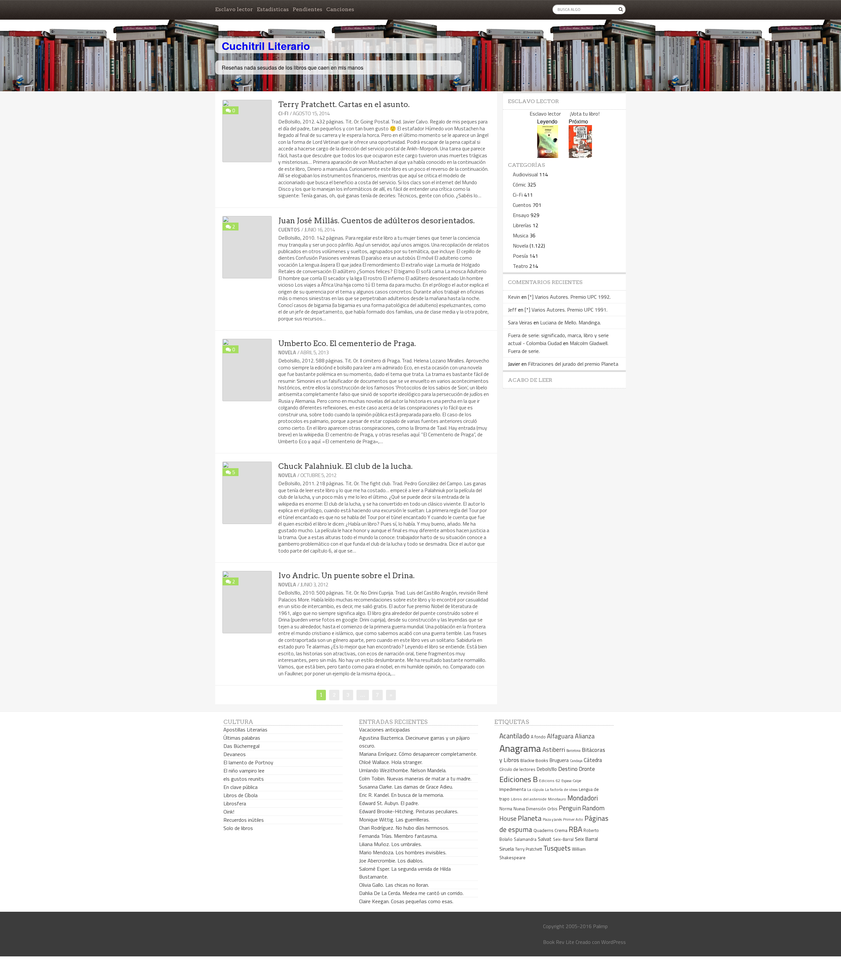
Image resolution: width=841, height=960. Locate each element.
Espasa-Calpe (571, 780)
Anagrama (520, 748)
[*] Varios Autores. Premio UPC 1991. (566, 310)
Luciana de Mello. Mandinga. (570, 322)
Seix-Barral (563, 839)
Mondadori (582, 798)
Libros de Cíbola (240, 795)
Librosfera (234, 803)
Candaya (576, 760)
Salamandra (525, 839)
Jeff (512, 310)
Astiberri (553, 749)
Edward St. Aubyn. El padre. (389, 803)
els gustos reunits (243, 779)
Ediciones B (518, 779)
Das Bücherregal (241, 746)
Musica (520, 235)
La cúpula (535, 789)
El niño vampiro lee (243, 771)
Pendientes (307, 9)
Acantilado (514, 736)
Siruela (506, 849)
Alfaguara (560, 736)
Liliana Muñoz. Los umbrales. (390, 844)
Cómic (519, 184)
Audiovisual (525, 174)
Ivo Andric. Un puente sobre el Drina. (346, 575)
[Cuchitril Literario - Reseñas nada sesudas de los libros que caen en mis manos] (597, 40)
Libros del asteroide (529, 799)
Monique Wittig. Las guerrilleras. (394, 819)
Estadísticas (273, 9)
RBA (575, 829)
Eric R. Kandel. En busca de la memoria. (401, 795)
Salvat (545, 839)
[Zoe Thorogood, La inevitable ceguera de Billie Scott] (580, 156)
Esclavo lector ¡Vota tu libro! (565, 114)
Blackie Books (534, 760)
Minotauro (557, 799)
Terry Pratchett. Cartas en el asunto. (344, 104)
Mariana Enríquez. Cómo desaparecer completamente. (418, 754)
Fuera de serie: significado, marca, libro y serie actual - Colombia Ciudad (558, 339)
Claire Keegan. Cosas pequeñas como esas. (406, 901)
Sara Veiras (520, 322)
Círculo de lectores (517, 769)
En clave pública (240, 787)
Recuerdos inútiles (243, 820)
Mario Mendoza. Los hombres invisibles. (402, 852)
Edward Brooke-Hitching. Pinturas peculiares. (408, 811)
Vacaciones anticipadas (384, 729)
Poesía (520, 256)
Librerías (522, 225)
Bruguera (559, 760)
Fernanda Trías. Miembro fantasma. (398, 836)
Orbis (552, 809)
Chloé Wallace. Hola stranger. (390, 762)
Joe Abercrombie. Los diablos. (391, 860)
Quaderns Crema (550, 830)
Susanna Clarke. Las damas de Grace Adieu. (406, 787)
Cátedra (593, 760)
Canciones (340, 9)
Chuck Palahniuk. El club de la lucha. (345, 466)
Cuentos (289, 229)
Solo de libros (238, 828)
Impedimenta (512, 789)
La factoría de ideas (561, 789)
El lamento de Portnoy (248, 762)
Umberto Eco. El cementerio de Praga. (347, 343)
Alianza (585, 736)
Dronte (587, 769)
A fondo (538, 736)
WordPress (613, 942)
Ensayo (521, 215)
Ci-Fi (283, 113)
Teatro (520, 266)
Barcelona (573, 750)
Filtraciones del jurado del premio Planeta (573, 364)
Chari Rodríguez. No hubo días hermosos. (404, 828)
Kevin (514, 297)
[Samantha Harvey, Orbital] (547, 156)
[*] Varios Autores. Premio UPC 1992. (569, 297)
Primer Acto (573, 819)
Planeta (529, 818)
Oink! (228, 812)
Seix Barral (586, 839)
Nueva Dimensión (529, 808)
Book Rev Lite (558, 942)
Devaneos (234, 754)
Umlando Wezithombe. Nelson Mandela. (402, 770)
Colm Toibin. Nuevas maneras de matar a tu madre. (415, 778)
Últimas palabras (241, 738)
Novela (287, 352)
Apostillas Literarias (245, 729)
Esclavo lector (234, 9)
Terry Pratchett (528, 849)
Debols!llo (547, 769)
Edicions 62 (549, 780)
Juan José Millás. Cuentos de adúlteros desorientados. (376, 220)
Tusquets (557, 848)
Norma (505, 808)
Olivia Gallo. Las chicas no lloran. (394, 885)
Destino (568, 768)
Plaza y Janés (552, 819)
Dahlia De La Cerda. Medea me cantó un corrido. (411, 893)
